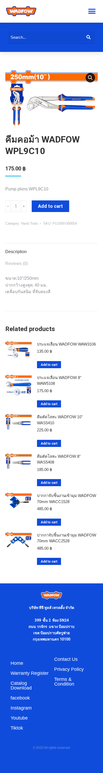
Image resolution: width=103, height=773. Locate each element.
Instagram (21, 708)
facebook (20, 698)
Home (17, 663)
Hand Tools (29, 223)
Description (16, 251)
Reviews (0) (16, 263)
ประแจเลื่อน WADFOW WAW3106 (66, 344)
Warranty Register (30, 673)
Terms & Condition (64, 682)
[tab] (51, 249)
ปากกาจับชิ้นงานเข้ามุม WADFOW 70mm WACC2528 (66, 538)
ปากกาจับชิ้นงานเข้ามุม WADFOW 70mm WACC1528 (66, 498)
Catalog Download (21, 686)
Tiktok (17, 728)
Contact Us (66, 659)
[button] (92, 11)
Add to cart (50, 206)
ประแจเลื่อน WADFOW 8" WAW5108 (59, 380)
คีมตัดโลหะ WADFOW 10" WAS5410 (60, 420)
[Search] (88, 37)
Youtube (19, 718)
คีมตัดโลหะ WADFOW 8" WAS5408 (59, 459)
